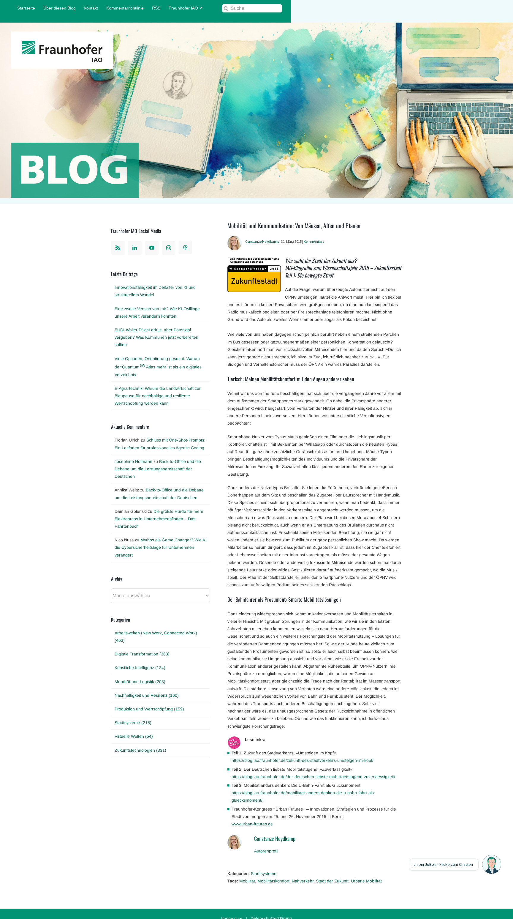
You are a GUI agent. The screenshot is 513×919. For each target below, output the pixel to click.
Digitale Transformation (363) (142, 654)
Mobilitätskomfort (273, 881)
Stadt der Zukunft (332, 881)
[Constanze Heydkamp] (234, 239)
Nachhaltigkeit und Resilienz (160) (147, 695)
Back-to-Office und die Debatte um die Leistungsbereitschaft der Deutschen (158, 469)
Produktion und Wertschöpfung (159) (149, 709)
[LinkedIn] (135, 248)
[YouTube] (152, 248)
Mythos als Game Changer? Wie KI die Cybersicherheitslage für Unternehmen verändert (161, 547)
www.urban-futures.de (252, 824)
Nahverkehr (303, 881)
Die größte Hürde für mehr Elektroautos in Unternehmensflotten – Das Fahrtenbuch (159, 519)
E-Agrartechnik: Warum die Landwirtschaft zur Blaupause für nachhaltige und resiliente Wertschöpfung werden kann (158, 396)
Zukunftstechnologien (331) (140, 750)
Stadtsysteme (263, 873)
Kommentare (314, 241)
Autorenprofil (266, 851)
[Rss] (118, 248)
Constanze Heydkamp (262, 241)
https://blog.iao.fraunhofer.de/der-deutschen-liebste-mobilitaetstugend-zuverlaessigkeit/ (313, 776)
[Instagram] (168, 248)
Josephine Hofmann (133, 461)
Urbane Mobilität (366, 881)
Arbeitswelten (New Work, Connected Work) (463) (156, 636)
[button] (491, 864)
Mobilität (247, 881)
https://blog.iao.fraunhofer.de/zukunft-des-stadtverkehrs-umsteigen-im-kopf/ (302, 760)
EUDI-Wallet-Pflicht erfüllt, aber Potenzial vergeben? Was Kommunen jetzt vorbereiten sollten (156, 337)
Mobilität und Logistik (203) (140, 681)
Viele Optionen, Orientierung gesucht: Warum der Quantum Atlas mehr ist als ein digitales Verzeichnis (158, 366)
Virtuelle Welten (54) (134, 736)
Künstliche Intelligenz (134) (140, 667)
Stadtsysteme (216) (133, 722)
